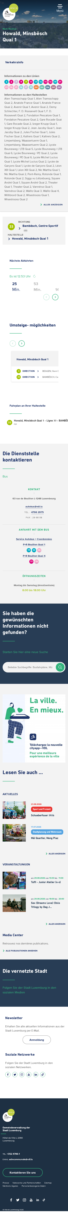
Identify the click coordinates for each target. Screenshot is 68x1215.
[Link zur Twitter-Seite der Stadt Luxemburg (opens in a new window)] (14, 1074)
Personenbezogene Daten (34, 1186)
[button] (46, 297)
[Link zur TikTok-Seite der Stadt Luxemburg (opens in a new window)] (42, 1074)
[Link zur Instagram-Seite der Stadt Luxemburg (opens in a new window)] (21, 1074)
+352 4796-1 (13, 1154)
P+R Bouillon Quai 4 (34, 556)
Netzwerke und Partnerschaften (27, 1183)
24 (39, 550)
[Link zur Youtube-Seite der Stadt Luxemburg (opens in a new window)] (28, 1074)
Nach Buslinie (10, 28)
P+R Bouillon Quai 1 (34, 544)
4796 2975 (37, 512)
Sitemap (48, 1183)
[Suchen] (60, 667)
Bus (5, 476)
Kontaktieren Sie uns (23, 1172)
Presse (6, 1183)
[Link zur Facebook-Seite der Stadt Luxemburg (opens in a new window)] (7, 1074)
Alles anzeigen (53, 204)
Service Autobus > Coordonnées (34, 539)
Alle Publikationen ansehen (21, 951)
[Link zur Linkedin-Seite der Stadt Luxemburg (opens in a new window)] (35, 1074)
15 (31, 561)
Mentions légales (10, 1186)
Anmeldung (36, 1039)
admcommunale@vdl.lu (21, 1159)
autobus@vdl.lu (34, 506)
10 (29, 550)
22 (34, 550)
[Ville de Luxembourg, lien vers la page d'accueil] (10, 19)
